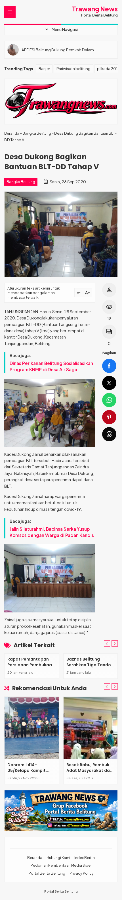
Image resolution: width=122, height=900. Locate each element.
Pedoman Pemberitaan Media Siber (61, 865)
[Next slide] (115, 686)
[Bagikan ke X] (109, 383)
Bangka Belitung (21, 181)
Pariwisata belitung (73, 68)
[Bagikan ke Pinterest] (109, 417)
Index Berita (84, 857)
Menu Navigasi (61, 29)
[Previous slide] (107, 643)
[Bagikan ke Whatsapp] (109, 400)
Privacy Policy (82, 873)
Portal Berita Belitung (47, 873)
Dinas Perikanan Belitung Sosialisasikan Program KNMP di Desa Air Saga (51, 366)
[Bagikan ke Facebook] (109, 366)
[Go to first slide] (115, 643)
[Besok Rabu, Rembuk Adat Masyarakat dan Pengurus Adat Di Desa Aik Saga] (91, 728)
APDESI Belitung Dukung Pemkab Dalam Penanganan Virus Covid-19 (58, 49)
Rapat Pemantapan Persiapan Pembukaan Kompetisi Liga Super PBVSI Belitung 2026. (30, 667)
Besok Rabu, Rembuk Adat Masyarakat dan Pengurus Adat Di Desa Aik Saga (90, 773)
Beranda (34, 857)
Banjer (44, 68)
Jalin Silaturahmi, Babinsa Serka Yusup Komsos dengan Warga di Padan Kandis (52, 532)
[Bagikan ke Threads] (109, 434)
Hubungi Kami (58, 857)
